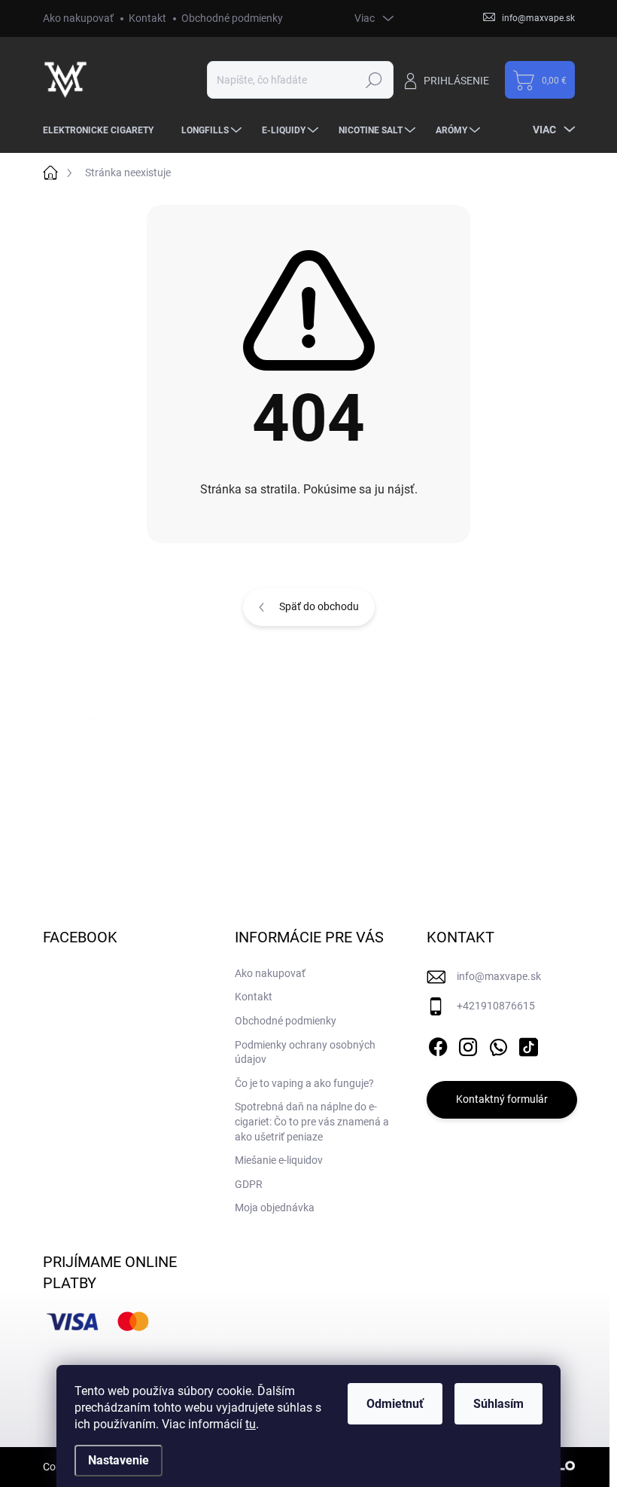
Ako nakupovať (78, 18)
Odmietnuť (395, 1404)
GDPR (249, 1184)
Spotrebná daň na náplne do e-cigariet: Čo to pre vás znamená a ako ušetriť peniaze (312, 1121)
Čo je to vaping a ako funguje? (304, 1083)
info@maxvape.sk (499, 976)
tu (250, 1424)
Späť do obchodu (319, 606)
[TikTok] (528, 1044)
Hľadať (374, 80)
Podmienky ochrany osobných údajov (305, 1052)
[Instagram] (468, 1044)
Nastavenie (118, 1460)
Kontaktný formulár (502, 1099)
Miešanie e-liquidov (279, 1160)
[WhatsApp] (498, 1044)
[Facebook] (438, 1044)
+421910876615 (496, 1006)
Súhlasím (498, 1404)
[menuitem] (104, 130)
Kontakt (147, 18)
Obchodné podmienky (232, 18)
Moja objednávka (275, 1208)
